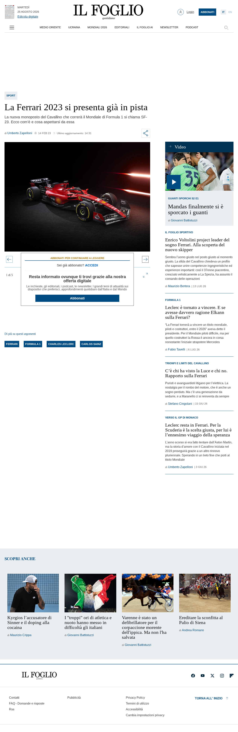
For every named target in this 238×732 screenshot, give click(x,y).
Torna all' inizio (208, 698)
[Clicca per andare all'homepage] (39, 675)
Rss (11, 709)
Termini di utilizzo (137, 703)
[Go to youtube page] (203, 676)
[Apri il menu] (12, 27)
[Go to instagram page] (222, 676)
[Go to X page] (212, 676)
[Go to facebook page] (193, 676)
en (230, 12)
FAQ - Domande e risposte (26, 703)
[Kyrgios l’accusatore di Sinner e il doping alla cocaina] (33, 593)
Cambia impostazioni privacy (145, 715)
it (223, 12)
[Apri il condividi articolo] (145, 133)
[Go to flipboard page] (231, 676)
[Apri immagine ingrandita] (145, 275)
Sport (10, 95)
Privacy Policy (135, 697)
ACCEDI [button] (91, 265)
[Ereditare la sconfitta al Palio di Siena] (205, 593)
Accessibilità (134, 709)
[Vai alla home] (108, 12)
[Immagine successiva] (145, 259)
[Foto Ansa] (199, 171)
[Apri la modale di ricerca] (226, 27)
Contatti (14, 697)
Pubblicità (74, 697)
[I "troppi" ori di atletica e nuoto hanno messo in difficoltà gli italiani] (90, 593)
